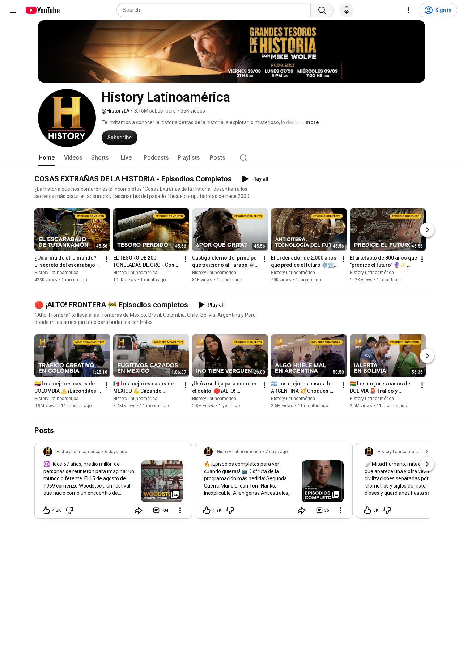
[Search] (322, 10)
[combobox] (216, 10)
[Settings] (408, 10)
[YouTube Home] (42, 10)
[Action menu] (180, 510)
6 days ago (116, 451)
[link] (113, 482)
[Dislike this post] (69, 510)
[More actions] (106, 259)
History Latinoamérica (56, 272)
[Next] (427, 230)
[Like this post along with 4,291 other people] (46, 510)
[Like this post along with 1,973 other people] (207, 510)
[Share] (138, 510)
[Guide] (13, 10)
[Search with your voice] (346, 10)
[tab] (46, 157)
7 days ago (277, 451)
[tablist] (231, 157)
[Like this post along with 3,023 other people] (367, 510)
